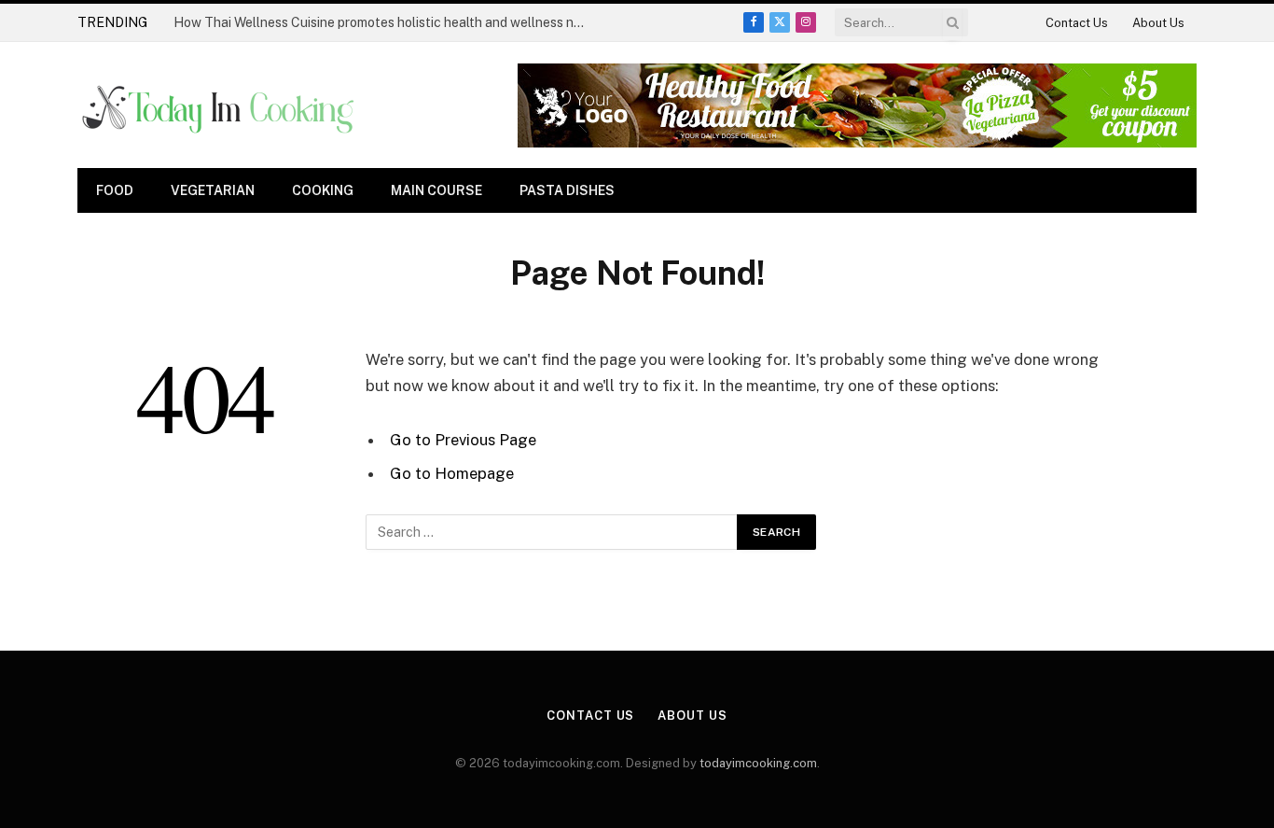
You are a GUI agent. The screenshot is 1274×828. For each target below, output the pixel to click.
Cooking (322, 190)
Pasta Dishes (567, 190)
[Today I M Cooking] (220, 105)
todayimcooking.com (758, 763)
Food (114, 190)
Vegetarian (213, 190)
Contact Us (1077, 23)
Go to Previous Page (463, 439)
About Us (1158, 23)
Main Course (436, 190)
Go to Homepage (452, 473)
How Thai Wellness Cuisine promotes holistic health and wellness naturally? (383, 22)
